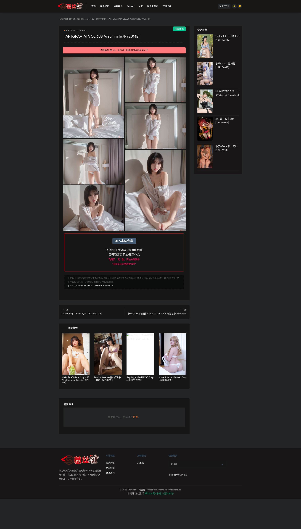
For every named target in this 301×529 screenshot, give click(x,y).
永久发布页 (152, 6)
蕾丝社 (72, 19)
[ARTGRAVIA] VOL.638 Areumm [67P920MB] (94, 286)
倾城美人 (118, 6)
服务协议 (110, 463)
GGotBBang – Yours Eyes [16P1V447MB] (82, 314)
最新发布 (104, 6)
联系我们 (110, 473)
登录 (135, 417)
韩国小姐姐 (101, 19)
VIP (141, 6)
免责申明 (110, 468)
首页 (93, 6)
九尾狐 (140, 463)
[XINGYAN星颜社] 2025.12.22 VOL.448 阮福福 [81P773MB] (157, 314)
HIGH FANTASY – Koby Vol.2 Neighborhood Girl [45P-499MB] (75, 380)
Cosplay (131, 6)
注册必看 (167, 6)
